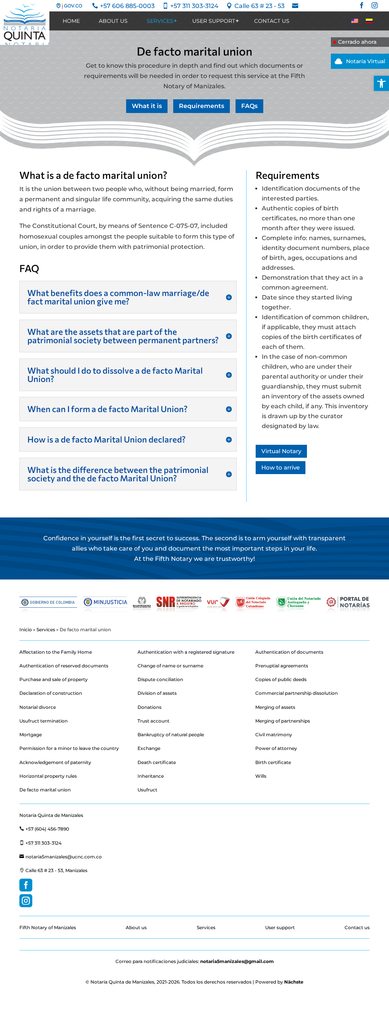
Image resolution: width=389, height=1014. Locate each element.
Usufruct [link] (147, 790)
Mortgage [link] (30, 734)
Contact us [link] (271, 21)
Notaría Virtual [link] (360, 61)
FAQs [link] (249, 106)
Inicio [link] (25, 629)
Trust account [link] (153, 721)
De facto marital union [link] (45, 790)
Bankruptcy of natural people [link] (171, 734)
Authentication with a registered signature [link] (186, 652)
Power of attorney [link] (276, 748)
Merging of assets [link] (275, 707)
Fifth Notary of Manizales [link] (47, 927)
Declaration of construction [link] (50, 693)
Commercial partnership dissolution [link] (296, 693)
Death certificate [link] (157, 762)
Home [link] (71, 21)
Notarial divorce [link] (37, 707)
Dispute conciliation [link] (160, 679)
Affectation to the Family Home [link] (55, 652)
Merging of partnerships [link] (282, 721)
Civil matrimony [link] (273, 734)
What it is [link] (147, 106)
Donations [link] (149, 707)
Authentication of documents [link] (289, 652)
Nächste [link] (294, 982)
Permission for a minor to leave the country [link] (69, 748)
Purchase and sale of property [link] (53, 679)
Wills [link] (260, 776)
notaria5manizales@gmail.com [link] (237, 961)
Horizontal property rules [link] (48, 776)
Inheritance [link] (151, 776)
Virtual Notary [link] (281, 451)
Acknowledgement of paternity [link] (55, 762)
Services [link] (160, 21)
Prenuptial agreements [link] (281, 666)
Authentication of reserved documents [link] (63, 666)
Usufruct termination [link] (43, 721)
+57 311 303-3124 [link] (40, 843)
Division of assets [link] (157, 693)
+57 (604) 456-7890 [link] (44, 829)
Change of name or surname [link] (170, 666)
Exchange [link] (149, 748)
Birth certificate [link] (273, 762)
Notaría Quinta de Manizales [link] (51, 815)
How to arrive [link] (280, 467)
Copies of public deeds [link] (281, 679)
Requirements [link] (201, 106)
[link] (381, 83)
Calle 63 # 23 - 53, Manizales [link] (53, 870)
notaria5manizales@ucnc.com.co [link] (60, 857)
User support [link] (213, 21)
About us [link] (113, 21)
